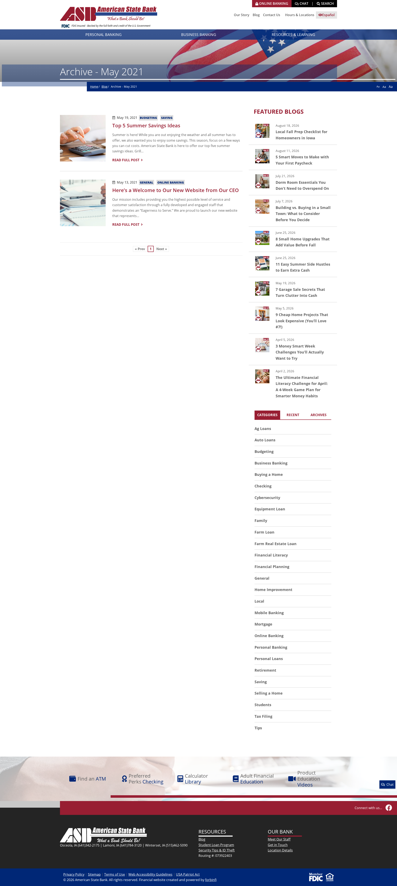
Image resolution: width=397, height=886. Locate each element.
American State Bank (110, 11)
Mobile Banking (269, 612)
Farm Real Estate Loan (276, 543)
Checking (263, 486)
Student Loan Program (216, 845)
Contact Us (271, 15)
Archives (318, 415)
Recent (293, 415)
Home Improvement (273, 589)
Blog (256, 15)
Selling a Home (269, 693)
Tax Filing (263, 716)
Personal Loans (269, 658)
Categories (267, 415)
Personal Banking (271, 647)
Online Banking (170, 182)
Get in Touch (278, 845)
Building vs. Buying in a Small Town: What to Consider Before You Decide (293, 210)
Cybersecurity (267, 497)
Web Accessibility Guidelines (150, 874)
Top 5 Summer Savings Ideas (146, 125)
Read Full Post (125, 160)
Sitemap (94, 874)
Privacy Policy (73, 874)
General (146, 182)
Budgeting (148, 118)
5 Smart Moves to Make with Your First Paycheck (293, 157)
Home (94, 86)
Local (259, 601)
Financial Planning (272, 566)
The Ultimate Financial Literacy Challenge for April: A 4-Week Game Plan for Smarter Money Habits (293, 383)
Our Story (241, 15)
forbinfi (210, 880)
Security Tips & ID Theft (216, 850)
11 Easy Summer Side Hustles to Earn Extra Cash (293, 264)
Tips (258, 727)
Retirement (265, 670)
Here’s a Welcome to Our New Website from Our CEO (175, 190)
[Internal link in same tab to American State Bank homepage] (103, 834)
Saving (166, 118)
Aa (378, 86)
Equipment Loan (270, 508)
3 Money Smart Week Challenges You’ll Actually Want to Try (293, 349)
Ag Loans (263, 428)
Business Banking (271, 463)
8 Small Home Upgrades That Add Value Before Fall (293, 239)
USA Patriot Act (188, 874)
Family (261, 520)
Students (263, 704)
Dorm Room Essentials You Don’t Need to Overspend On (293, 182)
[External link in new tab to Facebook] (388, 808)
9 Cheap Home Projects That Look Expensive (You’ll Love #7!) (293, 317)
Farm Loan (264, 532)
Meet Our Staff (279, 839)
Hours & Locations (299, 15)
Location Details (280, 850)
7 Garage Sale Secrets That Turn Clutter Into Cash (293, 289)
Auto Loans (265, 439)
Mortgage (263, 624)
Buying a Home (269, 474)
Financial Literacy (271, 555)
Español (328, 15)
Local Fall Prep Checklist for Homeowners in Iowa (293, 132)
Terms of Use (114, 874)
